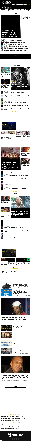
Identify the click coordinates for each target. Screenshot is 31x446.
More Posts (15, 386)
